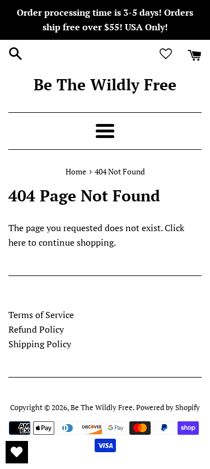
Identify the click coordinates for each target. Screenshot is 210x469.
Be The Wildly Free (105, 84)
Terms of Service (41, 315)
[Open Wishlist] (17, 452)
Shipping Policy (39, 344)
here (17, 242)
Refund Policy (36, 329)
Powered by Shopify (168, 407)
